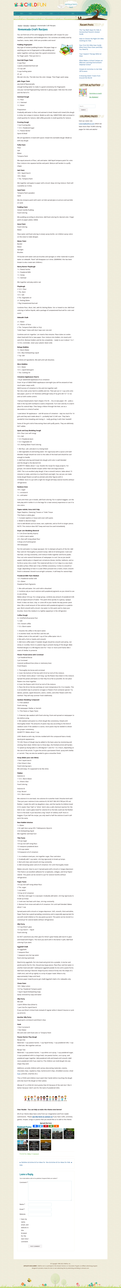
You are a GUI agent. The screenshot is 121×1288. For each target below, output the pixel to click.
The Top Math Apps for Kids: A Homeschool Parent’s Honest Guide (90, 32)
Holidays (35, 13)
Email (22, 1209)
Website (22, 1214)
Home (18, 13)
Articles (96, 13)
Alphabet (46, 13)
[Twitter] (40, 1126)
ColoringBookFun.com (86, 124)
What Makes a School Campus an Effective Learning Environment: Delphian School (91, 62)
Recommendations (82, 13)
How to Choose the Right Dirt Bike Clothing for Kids (91, 40)
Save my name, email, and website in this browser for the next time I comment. (25, 1230)
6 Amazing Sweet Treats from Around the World (89, 77)
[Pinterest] (45, 1126)
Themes (26, 13)
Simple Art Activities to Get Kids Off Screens (90, 70)
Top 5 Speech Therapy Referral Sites (90, 55)
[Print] (56, 1126)
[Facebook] (35, 1126)
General (33, 26)
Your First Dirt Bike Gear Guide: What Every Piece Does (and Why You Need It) (90, 47)
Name (22, 1204)
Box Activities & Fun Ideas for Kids (58, 1162)
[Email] (51, 1126)
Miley (29, 1154)
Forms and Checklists (62, 13)
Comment (24, 1182)
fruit (18, 1074)
